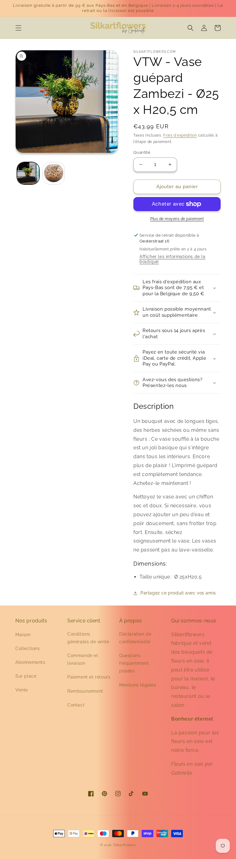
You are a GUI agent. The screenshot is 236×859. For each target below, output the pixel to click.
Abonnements (30, 662)
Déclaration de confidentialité (135, 638)
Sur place (25, 676)
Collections (27, 648)
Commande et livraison (82, 659)
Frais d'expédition (180, 135)
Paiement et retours (88, 677)
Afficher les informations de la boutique (173, 259)
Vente (21, 689)
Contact (76, 704)
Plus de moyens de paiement (177, 219)
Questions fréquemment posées (134, 663)
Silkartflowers (124, 845)
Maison (23, 634)
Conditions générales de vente (88, 638)
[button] (18, 28)
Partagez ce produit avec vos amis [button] (178, 592)
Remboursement (85, 691)
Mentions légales (137, 685)
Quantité (141, 152)
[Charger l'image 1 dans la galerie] (28, 173)
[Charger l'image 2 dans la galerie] (53, 173)
